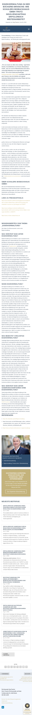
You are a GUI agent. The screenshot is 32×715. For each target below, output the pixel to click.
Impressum (4, 701)
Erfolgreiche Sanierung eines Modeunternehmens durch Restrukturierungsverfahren (14, 552)
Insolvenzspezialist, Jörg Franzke (10, 74)
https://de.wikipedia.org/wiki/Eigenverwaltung (13, 418)
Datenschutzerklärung (7, 703)
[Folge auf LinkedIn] (3, 707)
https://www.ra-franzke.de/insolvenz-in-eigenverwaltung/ (16, 428)
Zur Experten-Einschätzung (16, 491)
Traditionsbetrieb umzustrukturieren (12, 176)
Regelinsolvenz (13, 246)
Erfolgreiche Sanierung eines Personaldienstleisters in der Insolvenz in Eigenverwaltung (14, 507)
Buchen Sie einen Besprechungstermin (11, 699)
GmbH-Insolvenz (6, 402)
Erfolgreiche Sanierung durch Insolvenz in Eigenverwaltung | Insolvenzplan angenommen (14, 528)
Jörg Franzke (16, 22)
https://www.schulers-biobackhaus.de (11, 215)
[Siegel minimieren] (30, 705)
